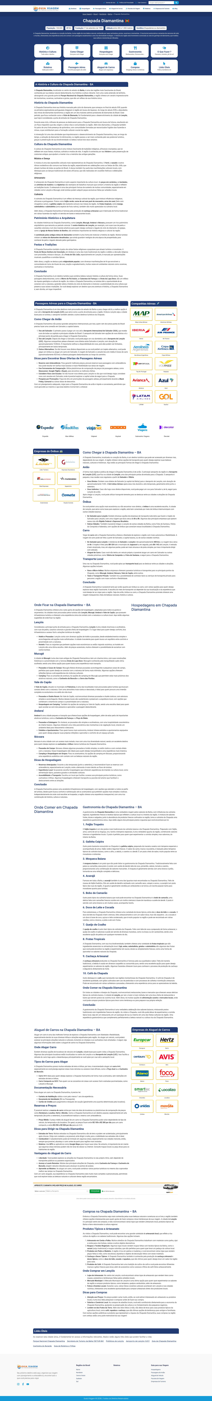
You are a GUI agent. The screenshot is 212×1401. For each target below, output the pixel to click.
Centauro (142, 1065)
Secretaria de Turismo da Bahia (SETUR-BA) (85, 1341)
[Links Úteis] (164, 63)
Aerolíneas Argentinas (141, 355)
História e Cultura (47, 51)
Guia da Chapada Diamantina (164, 1341)
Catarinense (44, 503)
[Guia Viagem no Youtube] (27, 1384)
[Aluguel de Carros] (106, 63)
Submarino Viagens (142, 436)
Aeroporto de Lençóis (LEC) (138, 1341)
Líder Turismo (44, 470)
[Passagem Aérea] (77, 63)
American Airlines (165, 322)
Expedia (45, 436)
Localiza (167, 1098)
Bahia (110, 14)
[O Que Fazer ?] (164, 48)
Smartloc (142, 1098)
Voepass (166, 371)
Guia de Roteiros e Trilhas (64, 1346)
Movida (167, 1114)
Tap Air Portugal (141, 371)
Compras (135, 67)
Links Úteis (164, 67)
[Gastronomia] (135, 48)
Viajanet (94, 436)
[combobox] (161, 2)
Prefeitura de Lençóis (115, 1341)
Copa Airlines (166, 355)
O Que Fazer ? (164, 51)
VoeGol (166, 404)
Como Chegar (77, 51)
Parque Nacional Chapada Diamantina (49, 1341)
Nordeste (102, 14)
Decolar (166, 436)
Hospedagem (106, 51)
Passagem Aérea (76, 67)
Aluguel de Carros (106, 67)
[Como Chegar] (77, 48)
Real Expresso (44, 486)
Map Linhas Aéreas (141, 322)
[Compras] (135, 63)
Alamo (142, 1081)
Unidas (142, 1114)
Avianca (141, 388)
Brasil (96, 14)
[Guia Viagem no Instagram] (18, 1384)
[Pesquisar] (176, 2)
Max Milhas (69, 436)
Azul (166, 388)
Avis (167, 1065)
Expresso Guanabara (68, 470)
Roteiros (48, 67)
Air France (166, 338)
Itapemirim (68, 486)
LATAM (141, 404)
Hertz (167, 1048)
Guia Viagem (87, 14)
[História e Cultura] (47, 48)
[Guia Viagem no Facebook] (23, 1384)
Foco (166, 1081)
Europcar (142, 1048)
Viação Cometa (68, 503)
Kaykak (118, 436)
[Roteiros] (47, 63)
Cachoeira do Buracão (42, 1346)
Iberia (141, 338)
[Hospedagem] (106, 48)
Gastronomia (135, 51)
